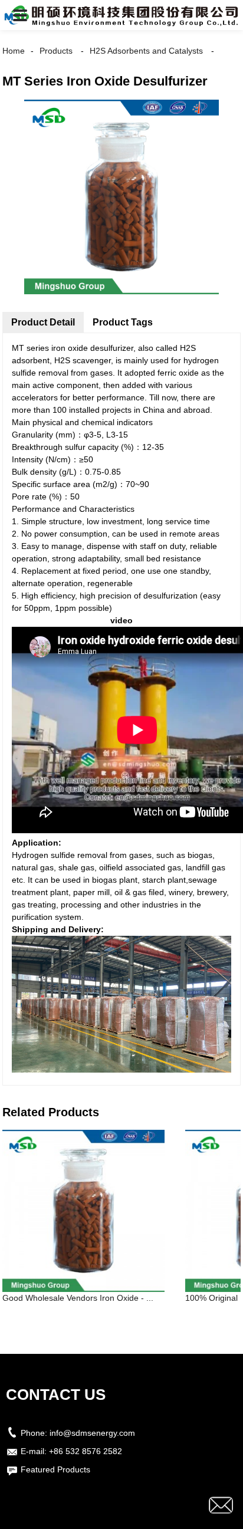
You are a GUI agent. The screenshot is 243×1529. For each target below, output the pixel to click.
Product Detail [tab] (43, 322)
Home (13, 50)
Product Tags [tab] (123, 322)
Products (56, 50)
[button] (20, 15)
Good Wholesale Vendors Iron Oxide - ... (77, 1298)
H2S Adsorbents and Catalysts (146, 50)
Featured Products (55, 1469)
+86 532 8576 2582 (85, 1451)
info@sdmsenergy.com (92, 1433)
